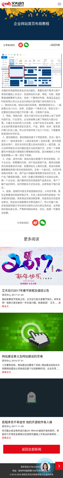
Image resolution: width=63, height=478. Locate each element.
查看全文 (6, 372)
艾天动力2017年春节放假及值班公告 (25, 290)
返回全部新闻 (31, 449)
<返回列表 (55, 44)
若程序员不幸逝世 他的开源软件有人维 (27, 422)
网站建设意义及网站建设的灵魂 (22, 356)
